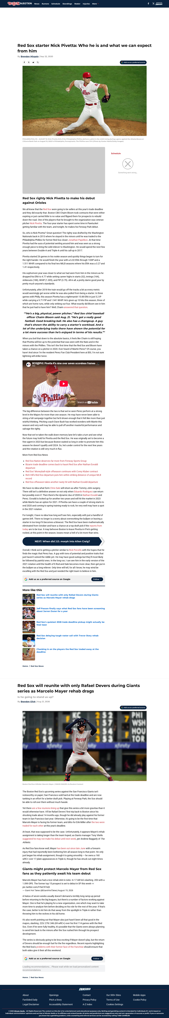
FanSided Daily (30, 999)
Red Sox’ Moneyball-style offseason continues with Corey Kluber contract (62, 471)
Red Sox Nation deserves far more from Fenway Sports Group (56, 461)
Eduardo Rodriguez (83, 491)
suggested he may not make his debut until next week (49, 838)
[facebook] (148, 4)
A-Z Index (87, 1004)
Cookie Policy (139, 999)
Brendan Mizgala (30, 56)
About (26, 995)
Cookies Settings (114, 1004)
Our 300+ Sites (113, 995)
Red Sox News (37, 666)
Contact (87, 995)
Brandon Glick (28, 701)
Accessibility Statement (61, 1004)
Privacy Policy (89, 999)
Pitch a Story (55, 999)
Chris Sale (55, 488)
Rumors (45, 4)
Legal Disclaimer (31, 1004)
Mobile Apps (139, 995)
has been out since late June (71, 848)
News (36, 4)
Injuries (86, 4)
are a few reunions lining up (45, 808)
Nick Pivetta (36, 223)
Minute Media (19, 1011)
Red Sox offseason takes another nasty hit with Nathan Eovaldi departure (62, 482)
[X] (153, 4)
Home (25, 666)
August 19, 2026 (65, 890)
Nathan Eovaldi (90, 495)
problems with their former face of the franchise (60, 947)
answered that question (75, 307)
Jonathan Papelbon (78, 240)
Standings (67, 4)
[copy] (38, 62)
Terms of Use (113, 999)
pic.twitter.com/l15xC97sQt (36, 887)
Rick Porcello (75, 550)
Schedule (55, 4)
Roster (77, 4)
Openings (54, 995)
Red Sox (47, 209)
